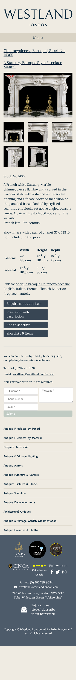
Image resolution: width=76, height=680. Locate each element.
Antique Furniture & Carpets (21, 474)
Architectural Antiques (17, 511)
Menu (38, 37)
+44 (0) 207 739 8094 (39, 582)
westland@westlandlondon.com (33, 374)
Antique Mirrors (13, 465)
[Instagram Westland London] (64, 572)
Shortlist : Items (20, 333)
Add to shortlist (18, 325)
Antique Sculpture (15, 493)
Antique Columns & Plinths (21, 530)
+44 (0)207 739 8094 (22, 368)
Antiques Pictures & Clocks (20, 484)
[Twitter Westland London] (58, 572)
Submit (10, 413)
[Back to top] (68, 672)
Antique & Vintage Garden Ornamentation (30, 520)
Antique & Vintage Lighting (21, 456)
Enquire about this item (24, 304)
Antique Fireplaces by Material (23, 438)
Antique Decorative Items (19, 502)
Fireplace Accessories (17, 447)
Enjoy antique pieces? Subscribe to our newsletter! (43, 609)
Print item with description (18, 314)
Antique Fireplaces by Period (22, 428)
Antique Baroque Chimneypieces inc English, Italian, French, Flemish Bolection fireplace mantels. (37, 289)
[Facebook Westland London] (52, 572)
